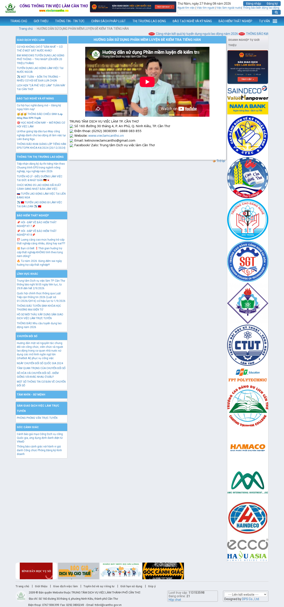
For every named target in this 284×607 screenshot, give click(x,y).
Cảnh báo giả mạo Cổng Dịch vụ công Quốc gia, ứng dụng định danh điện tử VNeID (40, 438)
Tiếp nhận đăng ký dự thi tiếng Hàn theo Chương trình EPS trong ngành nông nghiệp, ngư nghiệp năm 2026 (41, 167)
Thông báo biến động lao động (261, 7)
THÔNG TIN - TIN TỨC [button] (70, 21)
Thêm (274, 21)
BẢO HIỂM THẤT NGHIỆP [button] (235, 21)
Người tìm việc (186, 7)
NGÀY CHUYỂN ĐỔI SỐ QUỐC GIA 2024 (40, 363)
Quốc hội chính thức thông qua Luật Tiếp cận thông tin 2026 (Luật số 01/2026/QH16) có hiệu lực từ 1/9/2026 (41, 297)
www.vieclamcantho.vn (3, 21)
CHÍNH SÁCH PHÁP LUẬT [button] (108, 21)
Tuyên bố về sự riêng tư (98, 586)
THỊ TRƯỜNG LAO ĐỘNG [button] (149, 21)
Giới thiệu (41, 586)
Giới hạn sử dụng (131, 586)
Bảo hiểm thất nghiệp (33, 215)
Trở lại (220, 161)
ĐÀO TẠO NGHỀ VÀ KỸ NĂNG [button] (192, 21)
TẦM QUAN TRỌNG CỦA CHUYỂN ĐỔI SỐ (41, 368)
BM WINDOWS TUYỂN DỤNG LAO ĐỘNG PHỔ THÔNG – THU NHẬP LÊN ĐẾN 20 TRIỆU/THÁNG (40, 59)
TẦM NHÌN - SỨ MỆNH (31, 394)
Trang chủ (26, 28)
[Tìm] (276, 12)
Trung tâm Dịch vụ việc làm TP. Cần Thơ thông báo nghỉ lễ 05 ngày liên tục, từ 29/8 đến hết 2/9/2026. (41, 284)
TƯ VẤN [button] (264, 21)
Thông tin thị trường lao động (40, 156)
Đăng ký (272, 3)
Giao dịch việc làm (31, 40)
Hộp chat (175, 599)
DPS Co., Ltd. (251, 599)
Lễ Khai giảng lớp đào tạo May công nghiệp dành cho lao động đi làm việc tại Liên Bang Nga (41, 135)
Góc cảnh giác (28, 427)
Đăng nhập (253, 3)
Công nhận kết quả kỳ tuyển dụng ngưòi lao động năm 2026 (190, 34)
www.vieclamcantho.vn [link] (106, 135)
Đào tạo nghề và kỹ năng (35, 98)
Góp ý (152, 586)
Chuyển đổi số (27, 336)
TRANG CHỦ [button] (18, 21)
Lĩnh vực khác (27, 273)
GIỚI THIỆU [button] (41, 21)
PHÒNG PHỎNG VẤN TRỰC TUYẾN (37, 417)
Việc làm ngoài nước (228, 7)
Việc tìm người (205, 7)
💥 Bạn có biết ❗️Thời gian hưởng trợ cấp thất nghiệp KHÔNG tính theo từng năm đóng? (40, 252)
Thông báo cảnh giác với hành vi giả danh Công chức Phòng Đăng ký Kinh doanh (39, 450)
